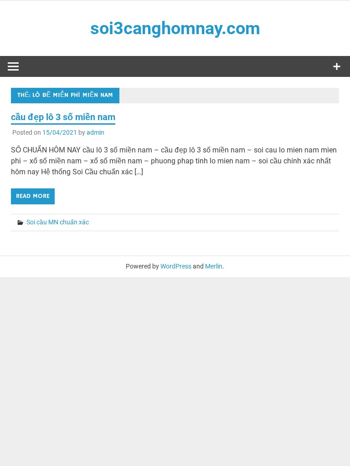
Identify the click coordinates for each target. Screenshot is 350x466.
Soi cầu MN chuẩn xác (57, 222)
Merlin (213, 266)
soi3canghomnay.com (175, 28)
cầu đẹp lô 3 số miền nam (63, 116)
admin (95, 132)
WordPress (175, 266)
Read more (33, 196)
